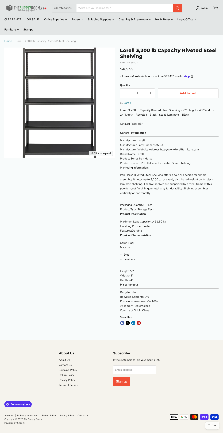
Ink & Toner (163, 19)
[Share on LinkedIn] (133, 323)
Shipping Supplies (100, 19)
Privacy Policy (67, 380)
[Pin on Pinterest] (139, 323)
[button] (202, 8)
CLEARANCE (12, 19)
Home (8, 41)
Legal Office (185, 19)
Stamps (28, 30)
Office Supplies (54, 19)
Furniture (10, 30)
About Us (64, 360)
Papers (76, 19)
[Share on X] (128, 323)
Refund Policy (49, 415)
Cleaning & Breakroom (134, 19)
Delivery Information (27, 415)
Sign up (121, 381)
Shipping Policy (68, 370)
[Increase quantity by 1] (150, 93)
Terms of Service (68, 385)
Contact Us (65, 365)
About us (8, 415)
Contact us (83, 415)
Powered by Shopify (14, 422)
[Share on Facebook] (122, 323)
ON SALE (33, 19)
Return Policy (66, 375)
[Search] (177, 8)
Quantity (125, 85)
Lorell (127, 103)
